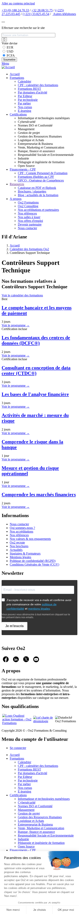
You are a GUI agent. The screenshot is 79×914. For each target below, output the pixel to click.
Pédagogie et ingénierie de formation (41, 843)
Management (26, 810)
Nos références (27, 213)
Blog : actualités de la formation (38, 195)
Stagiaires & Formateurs (25, 553)
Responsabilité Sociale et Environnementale (46, 835)
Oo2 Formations (28, 202)
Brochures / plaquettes (32, 191)
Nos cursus (25, 107)
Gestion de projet (29, 813)
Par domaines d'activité (32, 92)
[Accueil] (8, 67)
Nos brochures (19, 546)
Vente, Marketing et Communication (41, 828)
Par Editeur (25, 96)
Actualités (16, 550)
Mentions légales (20, 557)
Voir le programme (16, 325)
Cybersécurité (26, 802)
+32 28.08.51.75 (42, 10)
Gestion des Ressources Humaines (40, 817)
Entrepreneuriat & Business (35, 824)
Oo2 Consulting (28, 206)
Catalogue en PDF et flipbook (37, 187)
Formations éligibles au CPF (36, 176)
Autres (64, 14)
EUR (10, 47)
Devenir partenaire (30, 224)
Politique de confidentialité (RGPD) (33, 561)
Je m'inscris (14, 626)
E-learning (24, 110)
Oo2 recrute (17, 542)
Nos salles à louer (29, 217)
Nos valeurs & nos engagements (30, 539)
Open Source (26, 846)
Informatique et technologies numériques (44, 799)
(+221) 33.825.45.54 (36, 14)
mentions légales (39, 608)
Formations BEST (29, 88)
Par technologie (28, 99)
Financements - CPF (23, 169)
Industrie (23, 839)
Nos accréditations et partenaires (38, 209)
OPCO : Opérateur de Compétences (41, 180)
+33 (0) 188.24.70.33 (15, 10)
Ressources (17, 184)
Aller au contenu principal (18, 3)
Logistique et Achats (31, 821)
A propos (15, 198)
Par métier (24, 103)
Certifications (18, 114)
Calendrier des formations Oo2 (29, 249)
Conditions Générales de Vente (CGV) (34, 564)
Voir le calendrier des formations (22, 295)
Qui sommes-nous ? (22, 528)
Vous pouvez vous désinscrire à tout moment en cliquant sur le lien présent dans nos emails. (36, 616)
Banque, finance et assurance (36, 832)
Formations (17, 77)
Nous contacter (27, 228)
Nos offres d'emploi (30, 220)
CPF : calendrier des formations (38, 85)
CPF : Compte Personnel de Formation (42, 173)
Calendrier (24, 81)
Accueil (15, 74)
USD (10, 51)
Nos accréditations (21, 531)
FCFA (11, 55)
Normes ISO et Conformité (35, 806)
